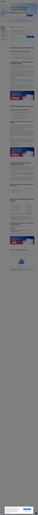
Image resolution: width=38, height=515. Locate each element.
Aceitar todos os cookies (27, 509)
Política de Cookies (16, 511)
